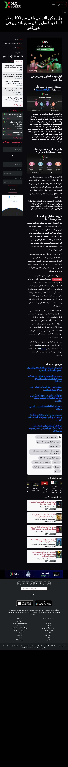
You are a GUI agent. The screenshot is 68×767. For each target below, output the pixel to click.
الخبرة (57, 471)
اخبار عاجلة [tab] (19, 61)
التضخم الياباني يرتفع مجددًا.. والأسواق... (45, 531)
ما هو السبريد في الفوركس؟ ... (47, 506)
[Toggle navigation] (64, 11)
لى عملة (20, 160)
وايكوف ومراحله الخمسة (41, 462)
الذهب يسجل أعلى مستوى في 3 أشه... (45, 519)
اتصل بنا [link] (48, 623)
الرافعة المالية (43, 89)
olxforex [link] (24, 647)
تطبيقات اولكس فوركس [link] (48, 628)
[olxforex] (13, 4)
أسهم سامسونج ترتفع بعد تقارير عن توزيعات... (44, 544)
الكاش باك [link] (19, 635)
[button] (4, 56)
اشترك (34, 594)
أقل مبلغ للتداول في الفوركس (46, 437)
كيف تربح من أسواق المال (42, 467)
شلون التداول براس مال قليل (49, 458)
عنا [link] (48, 621)
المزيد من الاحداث (17, 137)
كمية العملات (18, 169)
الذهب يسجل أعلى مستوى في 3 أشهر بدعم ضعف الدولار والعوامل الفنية (13, 67)
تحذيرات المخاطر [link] (19, 625)
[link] (49, 583)
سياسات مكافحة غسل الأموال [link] (20, 628)
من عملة (19, 145)
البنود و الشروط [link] (19, 621)
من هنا (43, 348)
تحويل (12, 189)
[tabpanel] (12, 85)
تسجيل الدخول (61, 4)
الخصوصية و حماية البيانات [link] (20, 623)
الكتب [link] (48, 640)
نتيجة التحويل (18, 178)
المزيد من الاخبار (18, 105)
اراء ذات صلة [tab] (9, 61)
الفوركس (56, 462)
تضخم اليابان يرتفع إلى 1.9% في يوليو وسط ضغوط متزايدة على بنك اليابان (43, 528)
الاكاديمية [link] (48, 633)
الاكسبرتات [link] (48, 635)
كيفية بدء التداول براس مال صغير (48, 442)
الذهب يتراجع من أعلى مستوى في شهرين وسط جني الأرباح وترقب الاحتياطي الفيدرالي (13, 90)
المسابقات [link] (19, 633)
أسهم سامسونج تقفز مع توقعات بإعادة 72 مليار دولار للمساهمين (43, 540)
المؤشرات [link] (48, 637)
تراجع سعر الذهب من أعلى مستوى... (46, 558)
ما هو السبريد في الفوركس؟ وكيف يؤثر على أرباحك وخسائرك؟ (42, 503)
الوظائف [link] (48, 625)
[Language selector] (53, 4)
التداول (57, 467)
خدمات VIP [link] (19, 640)
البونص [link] (19, 637)
